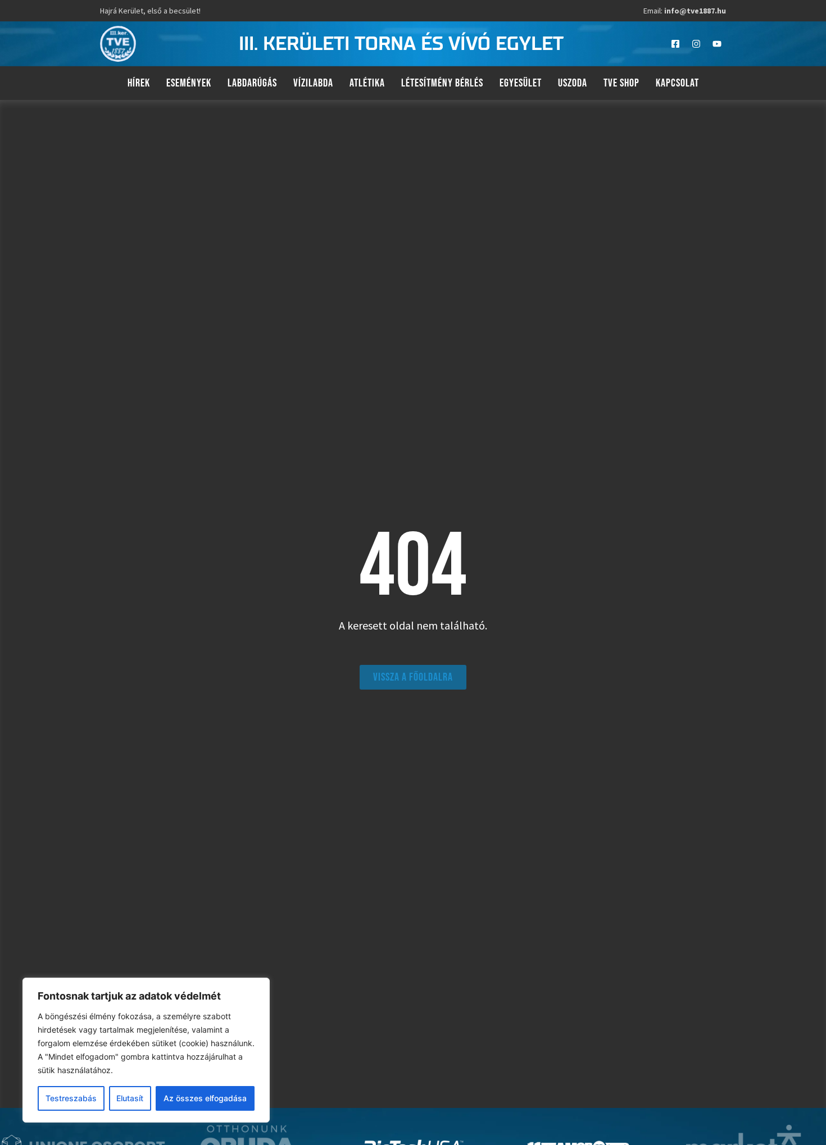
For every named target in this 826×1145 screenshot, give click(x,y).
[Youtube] (717, 44)
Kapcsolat (677, 83)
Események (188, 83)
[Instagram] (696, 44)
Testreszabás (71, 1098)
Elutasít (129, 1098)
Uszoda (572, 83)
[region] (146, 1050)
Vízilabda (313, 83)
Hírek (139, 83)
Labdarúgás (252, 83)
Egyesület (521, 83)
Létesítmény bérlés (442, 83)
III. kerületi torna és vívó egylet (401, 44)
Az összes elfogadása (205, 1098)
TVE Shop (621, 83)
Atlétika (367, 83)
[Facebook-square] (675, 44)
